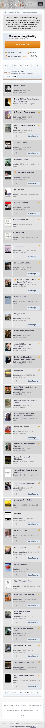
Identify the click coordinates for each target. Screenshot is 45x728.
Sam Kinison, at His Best (24, 331)
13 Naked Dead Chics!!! (23, 263)
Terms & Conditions (35, 705)
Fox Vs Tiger (19, 189)
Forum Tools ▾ (11, 76)
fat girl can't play (20, 530)
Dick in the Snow (20, 297)
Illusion (15, 104)
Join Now (20, 44)
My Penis (18, 513)
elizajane (16, 268)
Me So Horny (19, 86)
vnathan (16, 164)
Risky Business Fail (20, 219)
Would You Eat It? (21, 564)
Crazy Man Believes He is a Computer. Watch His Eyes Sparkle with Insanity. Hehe (25, 415)
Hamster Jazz (18, 233)
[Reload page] (5, 12)
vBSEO (33, 727)
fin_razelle (17, 431)
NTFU (22, 715)
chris (15, 301)
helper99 (16, 147)
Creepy (15, 237)
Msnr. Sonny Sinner (20, 552)
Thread (13, 81)
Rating (36, 81)
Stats (36, 710)
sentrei (15, 418)
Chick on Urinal (20, 547)
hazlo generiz (18, 375)
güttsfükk (16, 392)
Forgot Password (21, 705)
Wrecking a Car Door (22, 645)
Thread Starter (25, 81)
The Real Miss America (26, 172)
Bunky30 (16, 586)
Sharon (15, 505)
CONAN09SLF (18, 250)
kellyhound (17, 117)
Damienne (16, 130)
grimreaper (17, 207)
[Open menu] (40, 4)
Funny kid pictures (21, 427)
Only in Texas (19, 314)
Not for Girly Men (21, 203)
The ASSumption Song (23, 581)
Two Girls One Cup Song (24, 662)
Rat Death (16, 569)
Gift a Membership (26, 710)
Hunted (15, 680)
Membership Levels (13, 710)
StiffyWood (17, 177)
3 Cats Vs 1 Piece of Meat (24, 112)
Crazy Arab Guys (21, 159)
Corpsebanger (18, 285)
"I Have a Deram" (21, 142)
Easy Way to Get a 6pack (24, 594)
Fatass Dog (18, 370)
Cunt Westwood (18, 667)
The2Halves (17, 91)
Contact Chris (8, 705)
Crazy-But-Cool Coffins (23, 500)
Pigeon (15, 462)
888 (14, 224)
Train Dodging (19, 246)
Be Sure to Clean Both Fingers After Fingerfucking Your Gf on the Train (25, 359)
